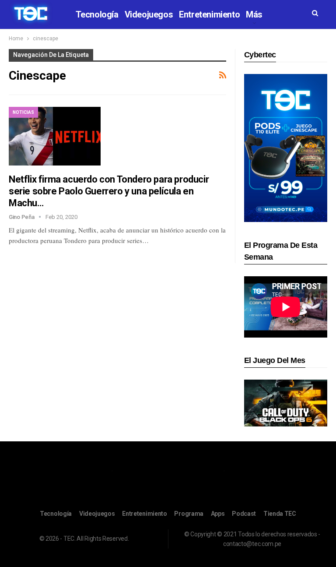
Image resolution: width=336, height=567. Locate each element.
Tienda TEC (279, 513)
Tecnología (97, 14)
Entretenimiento (209, 14)
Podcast (244, 513)
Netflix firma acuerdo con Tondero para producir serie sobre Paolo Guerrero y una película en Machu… (109, 191)
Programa (188, 513)
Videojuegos (149, 14)
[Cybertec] (285, 147)
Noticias (23, 112)
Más (254, 14)
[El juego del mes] (285, 402)
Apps (218, 513)
